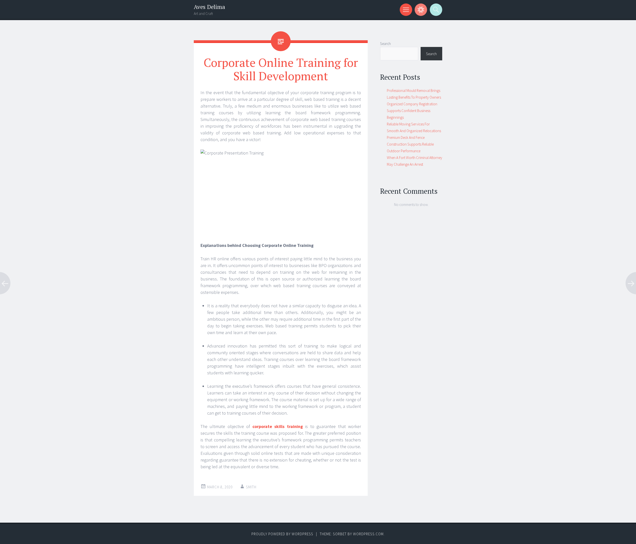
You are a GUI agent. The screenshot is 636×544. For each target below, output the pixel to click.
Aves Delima (209, 7)
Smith (251, 487)
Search (385, 43)
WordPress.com (368, 534)
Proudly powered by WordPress (282, 534)
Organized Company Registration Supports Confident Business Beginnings (412, 111)
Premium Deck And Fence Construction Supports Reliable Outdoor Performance (410, 144)
